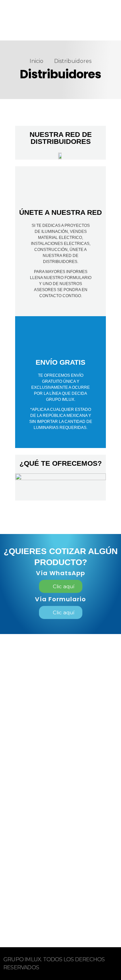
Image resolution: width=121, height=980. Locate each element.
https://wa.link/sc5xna (42, 904)
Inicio (36, 61)
